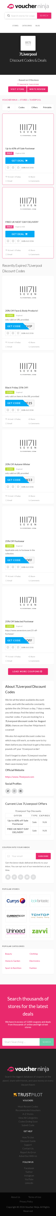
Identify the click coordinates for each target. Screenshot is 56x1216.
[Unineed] (16, 931)
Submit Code (28, 1125)
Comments (35, 181)
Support (28, 1144)
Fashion (33, 968)
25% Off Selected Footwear (19, 621)
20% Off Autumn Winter (17, 464)
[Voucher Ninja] (28, 6)
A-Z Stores (28, 1114)
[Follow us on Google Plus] (20, 877)
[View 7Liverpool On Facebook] (20, 791)
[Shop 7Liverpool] (28, 43)
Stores (15, 25)
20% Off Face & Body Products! (21, 310)
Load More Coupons (26, 671)
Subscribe (43, 856)
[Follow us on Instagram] (33, 877)
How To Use (28, 1137)
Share (32, 177)
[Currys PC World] (16, 901)
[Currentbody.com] (16, 916)
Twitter (29, 1172)
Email (9, 181)
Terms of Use (34, 1197)
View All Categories (28, 1117)
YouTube (29, 1179)
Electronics (35, 961)
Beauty (8, 953)
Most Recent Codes (28, 1106)
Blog (38, 25)
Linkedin (29, 1183)
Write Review (37, 89)
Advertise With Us (28, 1156)
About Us (15, 1197)
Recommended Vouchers (28, 1110)
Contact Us (28, 1148)
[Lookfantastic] (40, 901)
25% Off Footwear (14, 541)
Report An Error (28, 1152)
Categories (27, 25)
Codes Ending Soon (28, 1121)
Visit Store (17, 89)
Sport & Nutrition (13, 968)
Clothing (34, 953)
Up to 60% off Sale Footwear (20, 148)
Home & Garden (12, 961)
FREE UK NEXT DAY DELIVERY (21, 221)
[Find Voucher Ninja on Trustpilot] (28, 1092)
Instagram (29, 1175)
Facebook (29, 1168)
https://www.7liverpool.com (19, 776)
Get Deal (18, 160)
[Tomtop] (40, 916)
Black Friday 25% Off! (16, 387)
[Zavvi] (40, 931)
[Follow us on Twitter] (14, 877)
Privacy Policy (26, 1201)
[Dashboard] (43, 24)
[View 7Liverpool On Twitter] (8, 791)
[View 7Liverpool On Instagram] (14, 791)
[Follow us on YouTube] (27, 877)
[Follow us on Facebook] (8, 877)
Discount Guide (28, 1141)
